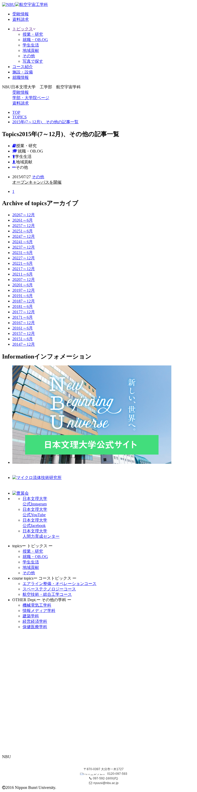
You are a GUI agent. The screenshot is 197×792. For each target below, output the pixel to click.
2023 (23, 247)
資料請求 (20, 103)
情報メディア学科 (39, 610)
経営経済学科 (35, 621)
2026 (23, 215)
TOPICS (19, 117)
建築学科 (31, 616)
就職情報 (20, 77)
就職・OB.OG (35, 39)
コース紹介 (22, 66)
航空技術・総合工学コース (47, 594)
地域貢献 (31, 50)
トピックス (22, 29)
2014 (23, 344)
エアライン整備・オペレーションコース (59, 583)
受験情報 (20, 92)
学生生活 (31, 45)
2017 (23, 312)
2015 (23, 333)
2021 (23, 269)
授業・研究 (33, 34)
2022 (23, 258)
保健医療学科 (35, 627)
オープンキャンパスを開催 (37, 182)
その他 (29, 56)
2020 (23, 279)
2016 (23, 322)
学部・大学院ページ (30, 98)
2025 (23, 225)
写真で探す (33, 61)
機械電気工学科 (37, 605)
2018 (23, 301)
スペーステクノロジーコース (49, 589)
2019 (23, 290)
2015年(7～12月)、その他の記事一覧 (45, 122)
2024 (23, 236)
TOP (16, 112)
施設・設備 (22, 72)
